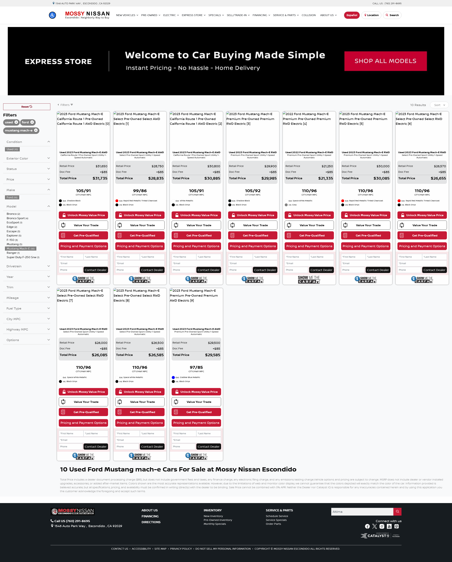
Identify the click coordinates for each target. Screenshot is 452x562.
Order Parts (273, 524)
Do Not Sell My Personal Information (223, 549)
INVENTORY (213, 510)
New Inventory (213, 516)
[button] (52, 15)
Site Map (160, 549)
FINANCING (150, 516)
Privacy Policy (181, 549)
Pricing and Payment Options (83, 246)
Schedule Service (277, 516)
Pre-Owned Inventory (218, 520)
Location (373, 15)
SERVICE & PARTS (279, 510)
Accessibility (141, 549)
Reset (25, 107)
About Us (150, 510)
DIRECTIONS (151, 522)
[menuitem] (27, 149)
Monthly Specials (215, 524)
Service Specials (276, 520)
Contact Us (120, 549)
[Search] (397, 511)
